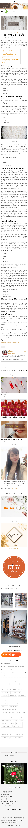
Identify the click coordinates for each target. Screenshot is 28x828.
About (3, 346)
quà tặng (11, 723)
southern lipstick (7, 729)
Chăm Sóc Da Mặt (5, 792)
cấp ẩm (14, 692)
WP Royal (18, 825)
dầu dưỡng (13, 695)
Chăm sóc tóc (4, 794)
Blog (16, 818)
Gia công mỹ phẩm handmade (11, 822)
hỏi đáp (20, 700)
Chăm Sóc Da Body (5, 791)
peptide (4, 723)
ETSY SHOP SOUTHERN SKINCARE (14, 580)
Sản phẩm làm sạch (5, 799)
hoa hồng (12, 700)
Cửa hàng (8, 818)
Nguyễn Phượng (14, 488)
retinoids (19, 723)
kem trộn (4, 706)
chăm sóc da (5, 686)
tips (16, 729)
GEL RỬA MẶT (16, 698)
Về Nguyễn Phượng (19, 820)
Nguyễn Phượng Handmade (11, 351)
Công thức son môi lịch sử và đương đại (13, 417)
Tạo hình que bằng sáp (7, 57)
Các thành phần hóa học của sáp (9, 54)
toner (21, 729)
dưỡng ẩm (5, 695)
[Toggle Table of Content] (17, 51)
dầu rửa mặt (21, 695)
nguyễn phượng (20, 715)
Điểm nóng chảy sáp (6, 53)
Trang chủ (3, 818)
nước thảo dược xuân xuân (9, 720)
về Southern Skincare (16, 737)
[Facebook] (25, 351)
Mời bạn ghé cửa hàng (14, 548)
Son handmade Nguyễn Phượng (8, 801)
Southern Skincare (9, 755)
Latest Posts (8, 346)
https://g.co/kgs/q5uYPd (14, 646)
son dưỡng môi (17, 726)
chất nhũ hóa (15, 686)
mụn (24, 712)
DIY (19, 692)
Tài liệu (2, 822)
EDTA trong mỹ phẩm (6, 663)
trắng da (14, 731)
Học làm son (8, 820)
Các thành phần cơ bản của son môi (11, 439)
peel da (22, 720)
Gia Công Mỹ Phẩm (5, 796)
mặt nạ (18, 712)
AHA (3, 684)
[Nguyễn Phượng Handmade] (5, 352)
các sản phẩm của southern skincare (12, 689)
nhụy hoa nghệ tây (7, 717)
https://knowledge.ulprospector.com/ (10, 342)
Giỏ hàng (12, 818)
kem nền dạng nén (13, 703)
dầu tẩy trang (6, 698)
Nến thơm (3, 820)
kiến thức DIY (4, 367)
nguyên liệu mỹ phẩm (7, 715)
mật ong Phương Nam (8, 712)
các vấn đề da (6, 692)
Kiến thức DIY (14, 32)
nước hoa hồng (19, 717)
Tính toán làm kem (7, 734)
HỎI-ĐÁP (13, 820)
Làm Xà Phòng (22, 818)
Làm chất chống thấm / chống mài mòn (10, 59)
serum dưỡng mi (6, 726)
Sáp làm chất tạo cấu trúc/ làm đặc (9, 56)
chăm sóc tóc (15, 684)
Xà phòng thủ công (5, 805)
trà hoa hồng (6, 731)
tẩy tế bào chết (19, 734)
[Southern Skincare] (6, 11)
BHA (8, 684)
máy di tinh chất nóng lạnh (9, 709)
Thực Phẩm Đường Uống (7, 803)
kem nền (4, 703)
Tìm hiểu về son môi (7, 395)
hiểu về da (5, 700)
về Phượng (5, 737)
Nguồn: (3, 62)
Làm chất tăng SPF (6, 60)
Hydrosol (3, 798)
